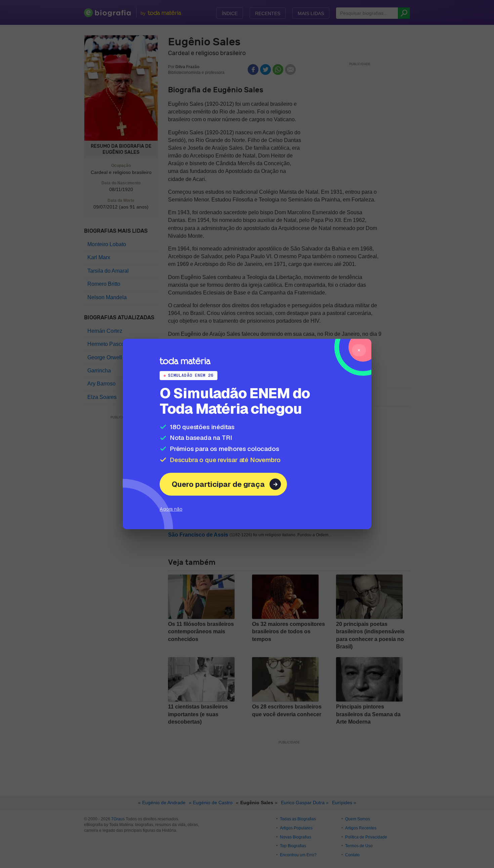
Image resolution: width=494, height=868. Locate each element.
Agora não (171, 509)
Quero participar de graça (218, 484)
